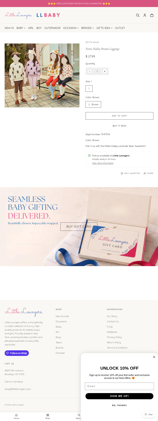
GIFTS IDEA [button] (103, 27)
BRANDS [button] (86, 27)
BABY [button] (20, 27)
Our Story (112, 316)
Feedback (112, 331)
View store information (103, 163)
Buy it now (119, 125)
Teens (59, 342)
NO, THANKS (119, 405)
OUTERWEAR (52, 27)
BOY (39, 27)
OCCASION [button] (69, 27)
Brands (59, 347)
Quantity (90, 63)
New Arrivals (62, 316)
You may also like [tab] (79, 280)
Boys (58, 337)
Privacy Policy (114, 337)
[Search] (137, 15)
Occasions (61, 321)
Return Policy (114, 342)
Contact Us (113, 321)
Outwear (60, 352)
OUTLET (120, 27)
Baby (58, 326)
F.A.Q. (110, 326)
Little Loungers (18, 405)
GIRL (31, 27)
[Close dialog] (154, 357)
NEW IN (9, 27)
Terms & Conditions (117, 347)
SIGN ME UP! (119, 396)
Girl (57, 331)
